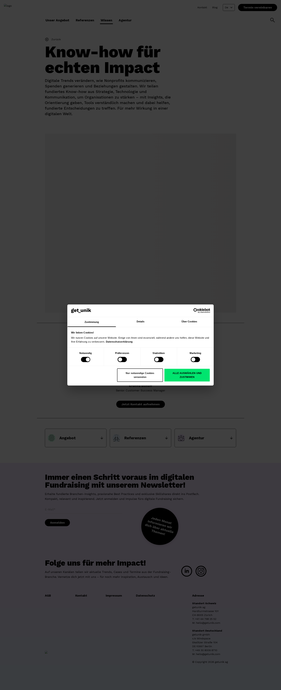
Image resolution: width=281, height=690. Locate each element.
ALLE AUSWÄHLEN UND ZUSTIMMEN (187, 375)
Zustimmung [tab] (92, 322)
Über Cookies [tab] (189, 321)
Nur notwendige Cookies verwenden (140, 375)
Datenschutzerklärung (119, 341)
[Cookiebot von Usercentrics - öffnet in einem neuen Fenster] (196, 310)
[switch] (122, 359)
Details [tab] (141, 321)
